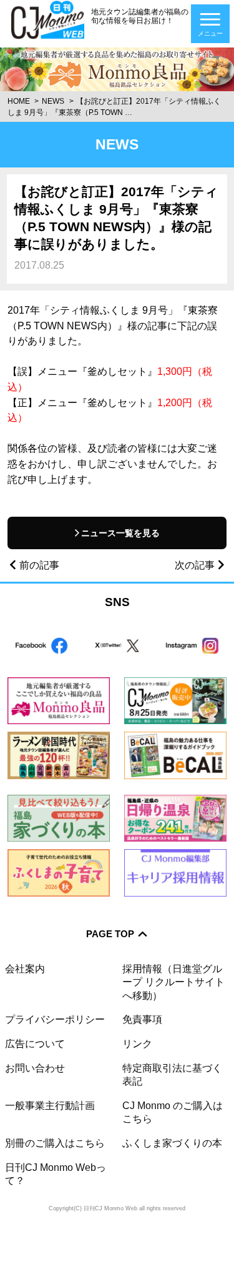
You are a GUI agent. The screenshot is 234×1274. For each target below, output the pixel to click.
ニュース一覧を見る (120, 533)
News (53, 101)
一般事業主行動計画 (50, 1105)
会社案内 (25, 968)
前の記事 (39, 564)
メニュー (210, 33)
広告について (35, 1043)
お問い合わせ (35, 1067)
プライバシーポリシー (55, 1019)
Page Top (110, 933)
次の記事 (195, 564)
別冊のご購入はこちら (55, 1142)
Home (18, 101)
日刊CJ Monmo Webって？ (55, 1174)
